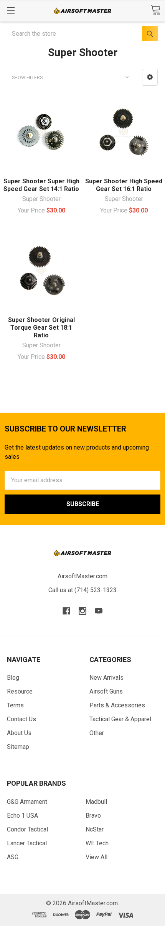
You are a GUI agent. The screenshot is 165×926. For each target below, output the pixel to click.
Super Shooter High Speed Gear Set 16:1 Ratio (123, 185)
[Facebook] (66, 611)
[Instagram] (82, 611)
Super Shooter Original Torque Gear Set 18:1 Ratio (41, 327)
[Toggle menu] (10, 10)
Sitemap (18, 746)
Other (96, 733)
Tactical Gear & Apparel (120, 719)
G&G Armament (27, 801)
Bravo (93, 815)
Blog (13, 677)
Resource (20, 691)
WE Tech (97, 843)
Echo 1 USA (22, 815)
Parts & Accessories (117, 705)
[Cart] (155, 10)
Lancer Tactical (27, 843)
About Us (19, 733)
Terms (15, 705)
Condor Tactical (27, 829)
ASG (12, 857)
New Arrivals (106, 677)
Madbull (96, 801)
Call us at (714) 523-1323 (82, 590)
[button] (150, 77)
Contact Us (21, 719)
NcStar (95, 829)
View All (96, 857)
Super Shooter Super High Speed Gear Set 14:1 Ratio (41, 185)
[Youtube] (99, 611)
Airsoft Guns (106, 691)
